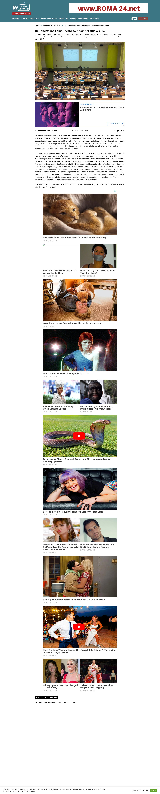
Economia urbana (49, 18)
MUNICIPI (94, 18)
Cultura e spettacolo (30, 18)
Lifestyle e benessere (79, 18)
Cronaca (15, 18)
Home (37, 25)
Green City (63, 18)
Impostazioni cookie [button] (140, 790)
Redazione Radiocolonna (48, 130)
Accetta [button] (153, 790)
